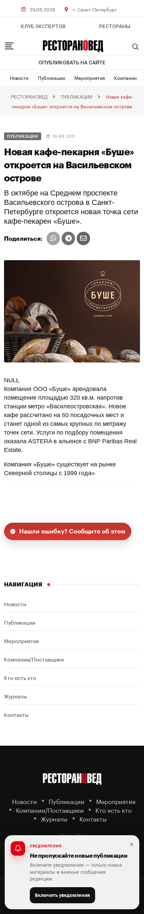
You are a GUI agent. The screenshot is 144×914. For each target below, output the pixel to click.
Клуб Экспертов (43, 26)
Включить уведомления (62, 895)
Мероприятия (89, 77)
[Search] (135, 47)
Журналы (15, 695)
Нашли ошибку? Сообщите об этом (72, 531)
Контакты (16, 714)
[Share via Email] (83, 238)
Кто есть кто (20, 677)
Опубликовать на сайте (72, 63)
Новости (19, 77)
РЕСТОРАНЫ (114, 26)
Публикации (51, 77)
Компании (125, 77)
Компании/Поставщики (34, 658)
